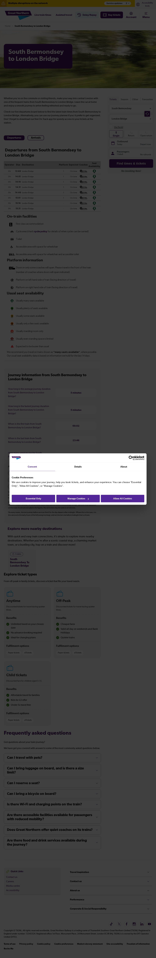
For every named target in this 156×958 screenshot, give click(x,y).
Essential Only (33, 498)
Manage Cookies (76, 498)
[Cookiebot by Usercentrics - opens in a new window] (131, 458)
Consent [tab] (32, 466)
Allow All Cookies (122, 498)
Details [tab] (78, 466)
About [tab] (123, 466)
